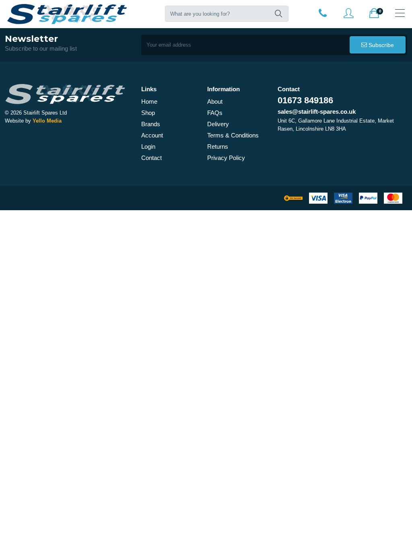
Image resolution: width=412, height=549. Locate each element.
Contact (151, 157)
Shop (148, 112)
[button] (278, 14)
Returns (217, 146)
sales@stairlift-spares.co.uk (317, 111)
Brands (150, 124)
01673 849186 (305, 100)
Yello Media (47, 121)
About (214, 101)
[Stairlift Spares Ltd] (67, 14)
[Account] (323, 12)
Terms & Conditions (233, 135)
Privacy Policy (226, 157)
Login (148, 146)
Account (152, 135)
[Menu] (400, 12)
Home (149, 101)
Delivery (218, 124)
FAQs (214, 112)
